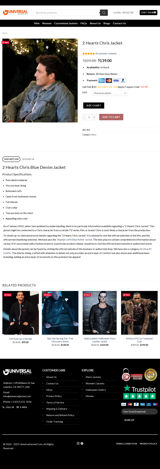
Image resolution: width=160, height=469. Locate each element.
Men (36, 23)
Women (46, 23)
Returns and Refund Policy (60, 415)
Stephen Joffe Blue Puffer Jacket (74, 239)
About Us (95, 23)
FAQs (83, 23)
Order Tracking (54, 421)
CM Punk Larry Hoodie (20, 338)
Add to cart (111, 116)
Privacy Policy (54, 396)
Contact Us (119, 23)
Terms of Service (55, 402)
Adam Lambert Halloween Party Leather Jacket (99, 340)
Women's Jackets (95, 383)
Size (84, 93)
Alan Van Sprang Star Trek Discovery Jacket (60, 340)
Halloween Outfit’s (96, 389)
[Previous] (2, 321)
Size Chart (93, 105)
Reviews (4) (28, 159)
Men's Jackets (93, 376)
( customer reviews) (105, 53)
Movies (90, 396)
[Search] (104, 13)
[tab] (11, 159)
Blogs (106, 23)
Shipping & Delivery (56, 408)
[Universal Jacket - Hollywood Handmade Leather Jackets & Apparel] (15, 12)
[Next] (157, 321)
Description (11, 159)
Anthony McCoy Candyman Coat (139, 340)
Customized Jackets (66, 23)
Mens (4, 33)
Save (7, 42)
